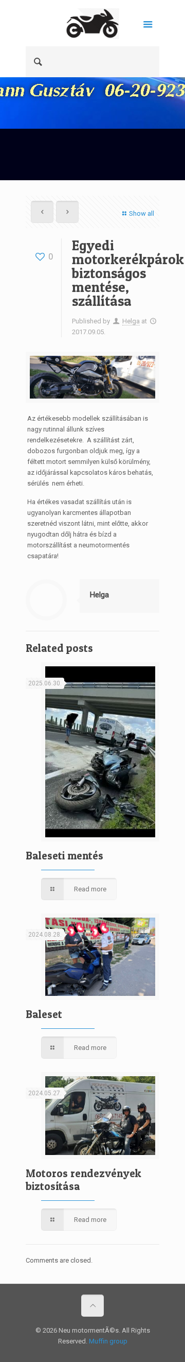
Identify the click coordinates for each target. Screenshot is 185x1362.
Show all (141, 213)
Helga (131, 321)
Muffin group (108, 1341)
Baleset (44, 1014)
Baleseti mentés (64, 855)
